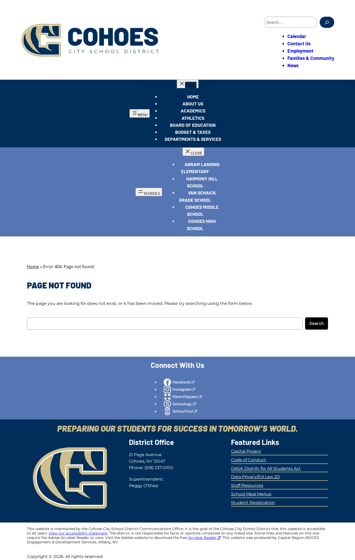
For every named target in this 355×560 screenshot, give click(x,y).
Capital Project (246, 451)
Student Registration (253, 502)
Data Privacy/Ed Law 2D (255, 476)
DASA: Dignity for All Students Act (266, 468)
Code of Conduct (248, 459)
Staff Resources (247, 485)
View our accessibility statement (78, 533)
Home (33, 266)
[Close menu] (188, 84)
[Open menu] (139, 113)
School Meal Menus (251, 494)
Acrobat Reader (202, 537)
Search (316, 323)
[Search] (327, 22)
